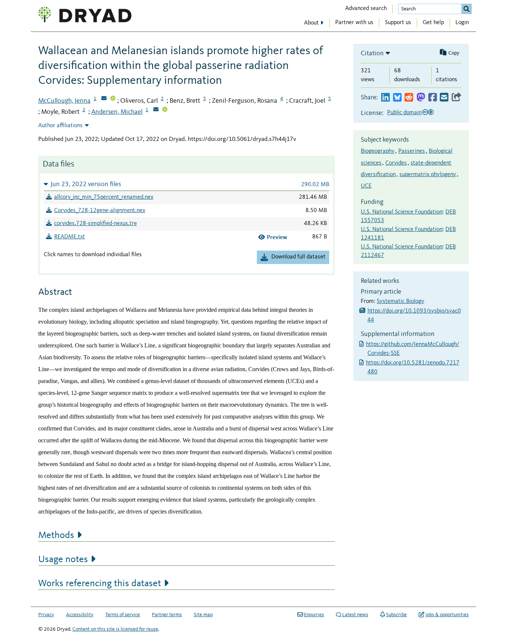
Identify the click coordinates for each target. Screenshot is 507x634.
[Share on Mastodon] (420, 97)
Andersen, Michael (117, 112)
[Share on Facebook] (432, 97)
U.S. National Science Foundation (401, 212)
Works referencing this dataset (99, 583)
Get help (433, 23)
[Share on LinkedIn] (385, 97)
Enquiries (314, 614)
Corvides (396, 163)
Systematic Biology (400, 301)
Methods (56, 535)
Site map (203, 614)
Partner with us (354, 23)
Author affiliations (60, 126)
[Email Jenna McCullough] (103, 99)
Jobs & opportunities (447, 614)
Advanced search (366, 8)
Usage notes (63, 559)
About (311, 23)
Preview (277, 237)
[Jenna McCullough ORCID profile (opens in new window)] (112, 99)
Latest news (355, 614)
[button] (186, 184)
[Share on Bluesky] (397, 97)
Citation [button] (372, 53)
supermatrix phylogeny (427, 175)
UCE (366, 186)
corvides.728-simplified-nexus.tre (95, 224)
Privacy (46, 614)
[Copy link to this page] (456, 98)
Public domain (404, 113)
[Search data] (466, 9)
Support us (398, 23)
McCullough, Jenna (64, 101)
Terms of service (122, 614)
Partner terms (167, 614)
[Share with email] (444, 97)
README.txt (69, 237)
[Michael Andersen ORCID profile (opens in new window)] (164, 110)
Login (462, 23)
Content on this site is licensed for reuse (115, 629)
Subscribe (396, 614)
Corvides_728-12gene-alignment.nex (99, 211)
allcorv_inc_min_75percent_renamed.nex (103, 197)
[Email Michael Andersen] (155, 110)
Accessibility (80, 614)
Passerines (411, 151)
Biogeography (378, 151)
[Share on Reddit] (409, 97)
